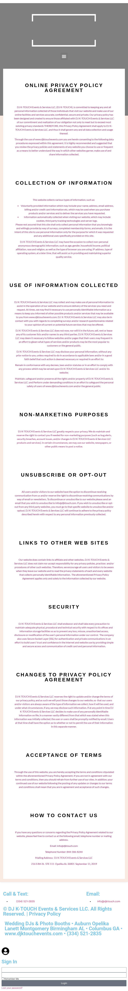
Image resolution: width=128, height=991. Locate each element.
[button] (64, 56)
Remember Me (11, 979)
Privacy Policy (45, 914)
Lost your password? (12, 988)
